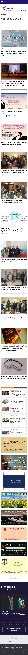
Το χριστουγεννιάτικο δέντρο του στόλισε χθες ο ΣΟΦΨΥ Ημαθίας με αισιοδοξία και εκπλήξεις (13, 318)
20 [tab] (21, 624)
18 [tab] (16, 624)
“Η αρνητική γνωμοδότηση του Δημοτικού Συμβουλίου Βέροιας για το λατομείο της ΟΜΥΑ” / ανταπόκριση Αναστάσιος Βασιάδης (17, 421)
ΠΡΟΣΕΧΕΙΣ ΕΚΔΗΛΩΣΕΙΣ (10, 588)
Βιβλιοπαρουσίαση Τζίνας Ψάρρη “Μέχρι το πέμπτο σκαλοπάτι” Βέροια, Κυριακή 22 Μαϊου (14, 53)
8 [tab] (17, 622)
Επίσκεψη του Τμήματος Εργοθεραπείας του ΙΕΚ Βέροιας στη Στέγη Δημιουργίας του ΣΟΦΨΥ (14, 172)
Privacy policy (18, 652)
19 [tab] (18, 624)
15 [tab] (9, 624)
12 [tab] (27, 622)
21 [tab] (23, 624)
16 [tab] (11, 624)
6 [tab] (13, 622)
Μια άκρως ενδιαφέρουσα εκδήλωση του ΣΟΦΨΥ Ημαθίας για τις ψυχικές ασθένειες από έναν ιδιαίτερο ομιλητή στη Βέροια (13, 83)
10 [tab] (22, 622)
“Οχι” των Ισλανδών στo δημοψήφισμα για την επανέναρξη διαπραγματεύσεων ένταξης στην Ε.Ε (17, 393)
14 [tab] (7, 624)
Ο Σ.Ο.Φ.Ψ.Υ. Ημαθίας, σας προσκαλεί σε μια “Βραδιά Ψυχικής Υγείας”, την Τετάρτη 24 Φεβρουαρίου (14, 231)
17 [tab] (14, 624)
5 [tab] (10, 622)
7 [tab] (15, 622)
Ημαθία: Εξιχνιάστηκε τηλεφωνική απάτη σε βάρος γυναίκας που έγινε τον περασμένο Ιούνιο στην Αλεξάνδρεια (16, 433)
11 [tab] (24, 622)
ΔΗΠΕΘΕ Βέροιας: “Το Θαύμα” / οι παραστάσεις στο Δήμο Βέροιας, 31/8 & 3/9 (13, 614)
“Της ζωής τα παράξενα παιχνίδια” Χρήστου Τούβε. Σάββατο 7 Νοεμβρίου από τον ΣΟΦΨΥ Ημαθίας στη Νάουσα (14, 348)
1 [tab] (14, 26)
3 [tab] (6, 622)
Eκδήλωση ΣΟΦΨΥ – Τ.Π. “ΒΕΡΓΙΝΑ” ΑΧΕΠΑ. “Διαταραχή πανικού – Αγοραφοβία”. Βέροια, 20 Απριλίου (12, 114)
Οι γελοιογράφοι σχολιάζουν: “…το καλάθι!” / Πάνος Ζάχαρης (17, 402)
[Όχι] (25, 649)
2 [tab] (3, 622)
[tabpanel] (14, 605)
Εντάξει (8, 652)
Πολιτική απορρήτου (14, 641)
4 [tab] (8, 622)
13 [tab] (4, 624)
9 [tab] (20, 622)
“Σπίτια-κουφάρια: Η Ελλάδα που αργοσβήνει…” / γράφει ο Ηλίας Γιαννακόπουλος (17, 410)
